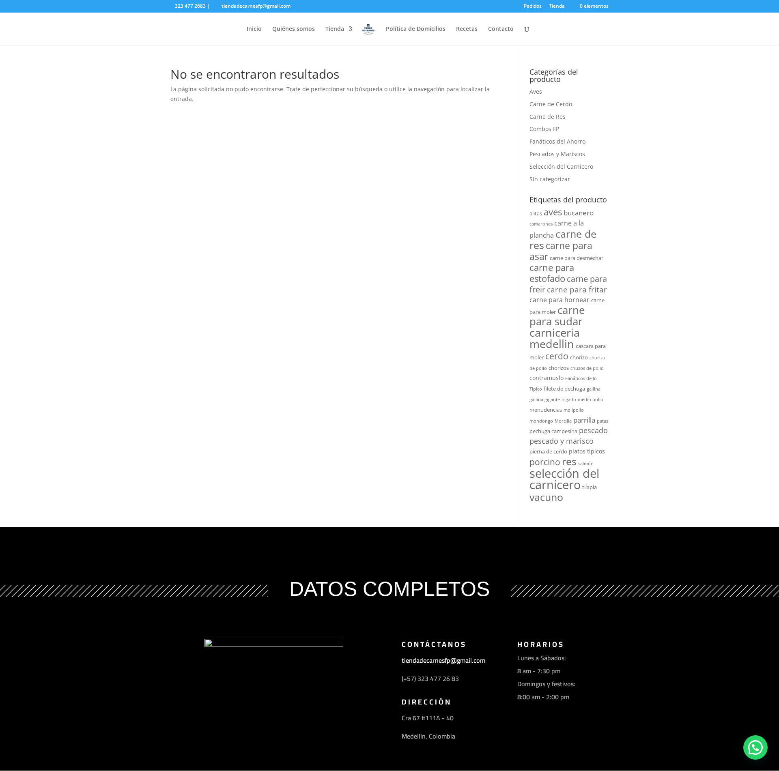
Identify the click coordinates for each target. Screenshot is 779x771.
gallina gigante (544, 399)
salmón (586, 463)
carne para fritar (577, 289)
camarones (541, 224)
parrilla (584, 420)
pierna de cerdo (548, 451)
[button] (755, 747)
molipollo (574, 410)
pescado (593, 430)
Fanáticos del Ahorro (557, 141)
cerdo (556, 356)
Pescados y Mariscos (557, 154)
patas (602, 421)
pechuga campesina (553, 431)
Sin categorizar (549, 179)
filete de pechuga (564, 388)
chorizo (579, 357)
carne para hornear (559, 299)
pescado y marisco (561, 441)
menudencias (545, 409)
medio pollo (590, 399)
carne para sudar (557, 316)
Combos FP (544, 129)
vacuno (546, 497)
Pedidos (533, 6)
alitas (535, 213)
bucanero (579, 212)
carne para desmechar (576, 258)
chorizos (559, 368)
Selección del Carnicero (561, 166)
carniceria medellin (554, 338)
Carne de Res (547, 116)
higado (569, 399)
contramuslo (546, 378)
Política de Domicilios (415, 29)
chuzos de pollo (587, 368)
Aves (535, 91)
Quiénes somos (293, 29)
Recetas (467, 29)
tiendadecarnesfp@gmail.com (444, 660)
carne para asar (560, 251)
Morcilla (563, 421)
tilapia (589, 487)
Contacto (501, 29)
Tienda (557, 6)
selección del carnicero (564, 479)
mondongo (541, 421)
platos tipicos (587, 451)
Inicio (254, 29)
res (569, 461)
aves (553, 212)
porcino (544, 462)
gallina (593, 389)
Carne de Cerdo (550, 104)
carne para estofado (551, 273)
